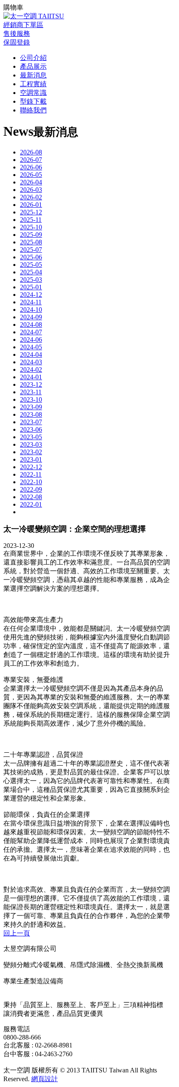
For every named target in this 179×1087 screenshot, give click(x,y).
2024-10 (31, 309)
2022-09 (31, 489)
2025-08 (31, 242)
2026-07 (31, 159)
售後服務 (16, 33)
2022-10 (31, 481)
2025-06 (31, 257)
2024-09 (31, 317)
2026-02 (31, 197)
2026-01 (31, 204)
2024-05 (31, 347)
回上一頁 (16, 933)
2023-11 (31, 391)
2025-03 (31, 279)
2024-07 (31, 332)
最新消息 (33, 75)
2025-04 (31, 272)
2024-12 (31, 294)
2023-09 (31, 406)
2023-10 (31, 399)
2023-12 (31, 384)
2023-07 (31, 421)
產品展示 (33, 66)
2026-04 (31, 182)
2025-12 (31, 212)
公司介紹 (33, 57)
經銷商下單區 (23, 24)
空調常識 (33, 92)
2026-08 (31, 152)
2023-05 (31, 436)
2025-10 (31, 227)
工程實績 (33, 83)
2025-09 (31, 234)
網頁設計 (44, 1078)
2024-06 (31, 339)
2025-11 (31, 219)
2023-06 (31, 429)
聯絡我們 (33, 110)
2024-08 (31, 324)
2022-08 (31, 496)
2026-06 (31, 167)
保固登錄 (16, 42)
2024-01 (31, 377)
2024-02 (31, 369)
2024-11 (31, 302)
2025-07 (31, 249)
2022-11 (31, 474)
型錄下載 (33, 101)
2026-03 (31, 189)
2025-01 (31, 287)
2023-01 (31, 459)
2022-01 (31, 504)
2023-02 (31, 451)
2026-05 (31, 174)
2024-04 (31, 354)
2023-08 (31, 414)
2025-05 (31, 264)
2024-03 (31, 362)
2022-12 (31, 466)
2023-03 (31, 444)
